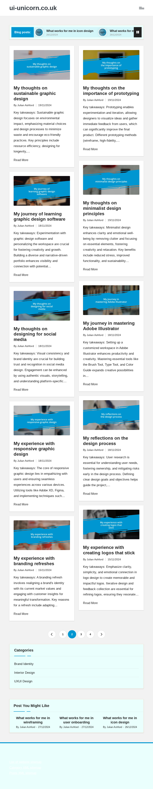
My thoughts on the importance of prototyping (111, 90)
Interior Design (24, 672)
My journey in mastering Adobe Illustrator (109, 326)
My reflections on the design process (105, 441)
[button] (52, 634)
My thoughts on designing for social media (35, 334)
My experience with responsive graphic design (34, 449)
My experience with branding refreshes (34, 561)
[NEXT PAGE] (101, 634)
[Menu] (141, 8)
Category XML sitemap (25, 767)
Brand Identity (24, 664)
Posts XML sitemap (22, 773)
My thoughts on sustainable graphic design (35, 93)
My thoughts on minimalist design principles (102, 208)
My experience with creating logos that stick (109, 550)
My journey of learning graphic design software (39, 216)
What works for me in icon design (57, 31)
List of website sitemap (25, 762)
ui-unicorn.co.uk (33, 8)
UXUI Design (23, 681)
